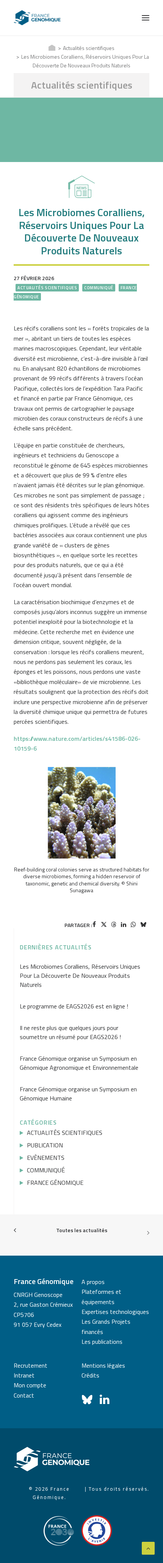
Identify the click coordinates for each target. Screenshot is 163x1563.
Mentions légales (103, 1365)
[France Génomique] (37, 17)
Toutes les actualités (81, 1230)
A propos (93, 1281)
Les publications (102, 1341)
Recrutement (30, 1365)
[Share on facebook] (94, 924)
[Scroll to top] (148, 1547)
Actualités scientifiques (88, 48)
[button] (145, 18)
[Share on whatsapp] (133, 924)
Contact (24, 1395)
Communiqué (98, 288)
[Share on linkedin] (123, 924)
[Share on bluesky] (143, 924)
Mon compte (30, 1385)
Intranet (24, 1375)
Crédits (90, 1375)
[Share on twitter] (103, 924)
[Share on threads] (113, 924)
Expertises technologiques (115, 1311)
